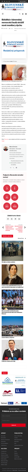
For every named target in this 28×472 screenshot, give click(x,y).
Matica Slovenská (23, 1)
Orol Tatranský (4, 462)
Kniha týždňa (3, 458)
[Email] (10, 168)
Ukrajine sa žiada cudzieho (8, 262)
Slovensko (3, 435)
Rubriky (16, 453)
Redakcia (16, 455)
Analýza (16, 437)
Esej (15, 443)
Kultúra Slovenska (5, 457)
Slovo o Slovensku (18, 435)
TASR (3, 141)
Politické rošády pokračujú (8, 361)
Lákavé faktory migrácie (8, 337)
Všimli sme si (3, 445)
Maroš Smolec (13, 146)
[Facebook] (16, 168)
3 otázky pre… (4, 451)
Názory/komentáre (18, 439)
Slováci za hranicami (5, 439)
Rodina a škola (4, 464)
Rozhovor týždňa (4, 455)
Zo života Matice (4, 443)
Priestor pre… (4, 453)
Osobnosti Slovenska (18, 445)
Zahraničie (3, 441)
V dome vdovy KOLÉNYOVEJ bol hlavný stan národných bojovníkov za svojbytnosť (12, 286)
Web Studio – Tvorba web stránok (19, 470)
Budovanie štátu (4, 460)
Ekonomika (3, 437)
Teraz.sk (6, 139)
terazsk (11, 28)
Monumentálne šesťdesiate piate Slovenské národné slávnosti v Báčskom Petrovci (12, 312)
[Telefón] (13, 168)
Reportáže (16, 441)
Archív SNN (16, 457)
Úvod (15, 451)
